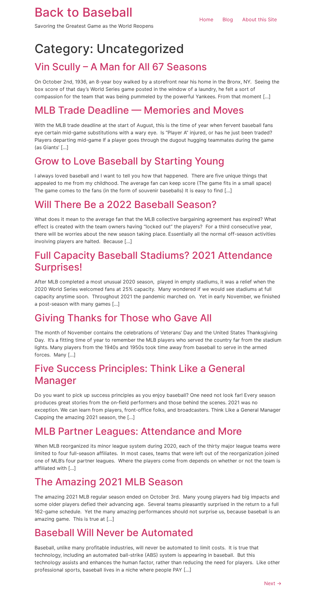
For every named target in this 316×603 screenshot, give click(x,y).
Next (272, 583)
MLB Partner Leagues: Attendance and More (138, 431)
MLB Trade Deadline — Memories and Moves (139, 110)
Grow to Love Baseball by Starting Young (129, 161)
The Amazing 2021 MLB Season (109, 482)
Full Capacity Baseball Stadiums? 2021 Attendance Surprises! (153, 261)
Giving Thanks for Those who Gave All (123, 318)
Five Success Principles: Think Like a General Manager (140, 374)
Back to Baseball (83, 12)
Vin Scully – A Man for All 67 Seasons (121, 67)
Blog (227, 19)
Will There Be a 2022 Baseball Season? (126, 204)
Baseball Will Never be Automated (114, 533)
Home (206, 19)
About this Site (259, 19)
